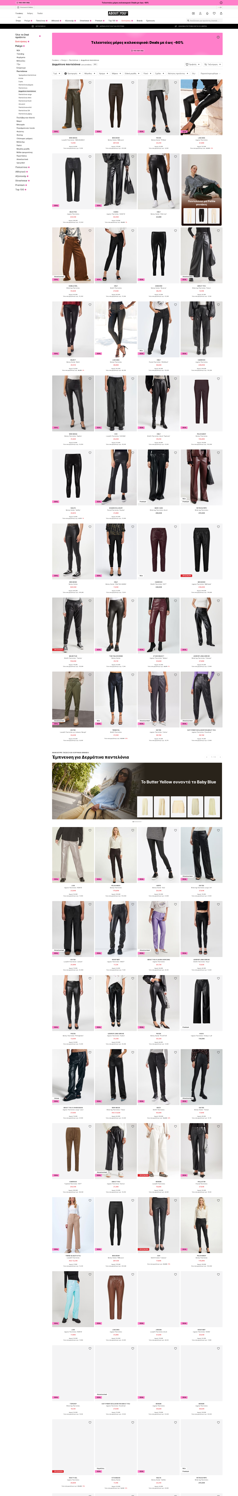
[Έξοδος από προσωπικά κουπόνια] (193, 13)
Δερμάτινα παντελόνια (90, 60)
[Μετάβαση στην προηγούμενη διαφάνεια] (207, 757)
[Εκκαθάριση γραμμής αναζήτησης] (221, 21)
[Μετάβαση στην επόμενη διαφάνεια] (220, 757)
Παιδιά (40, 13)
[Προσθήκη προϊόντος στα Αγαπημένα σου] (90, 82)
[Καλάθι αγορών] (221, 13)
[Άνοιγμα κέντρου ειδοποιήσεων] (207, 13)
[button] (192, 64)
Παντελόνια (73, 60)
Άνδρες (30, 13)
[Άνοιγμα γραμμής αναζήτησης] (187, 20)
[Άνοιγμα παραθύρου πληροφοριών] (221, 2)
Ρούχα (64, 60)
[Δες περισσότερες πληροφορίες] (73, 150)
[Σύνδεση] (200, 13)
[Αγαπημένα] (214, 13)
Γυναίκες (19, 13)
